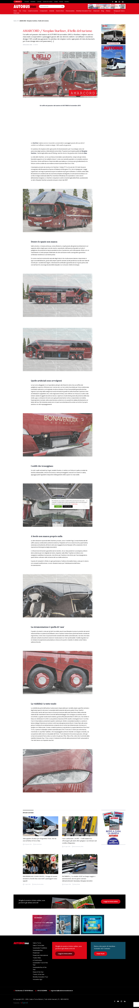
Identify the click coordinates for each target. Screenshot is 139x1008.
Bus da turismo (38, 844)
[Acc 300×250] (92, 924)
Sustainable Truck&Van (40, 948)
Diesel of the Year (38, 972)
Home (15, 21)
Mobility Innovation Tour (83, 11)
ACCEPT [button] (58, 506)
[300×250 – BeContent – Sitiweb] (44, 924)
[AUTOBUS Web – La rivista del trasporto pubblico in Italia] (25, 6)
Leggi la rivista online (111, 901)
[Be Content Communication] (24, 1003)
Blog (102, 11)
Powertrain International (40, 955)
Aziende (51, 11)
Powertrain (36, 953)
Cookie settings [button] (67, 506)
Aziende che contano (47, 1)
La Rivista (39, 1)
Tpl (20, 11)
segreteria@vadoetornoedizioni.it (62, 990)
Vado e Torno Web (38, 945)
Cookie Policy (74, 504)
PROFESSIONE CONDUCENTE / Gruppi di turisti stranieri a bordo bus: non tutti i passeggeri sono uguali (40, 878)
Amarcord (96, 11)
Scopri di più (100, 954)
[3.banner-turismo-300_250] (113, 34)
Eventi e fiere (60, 11)
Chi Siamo (26, 1)
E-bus (24, 11)
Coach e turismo (33, 11)
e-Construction (37, 960)
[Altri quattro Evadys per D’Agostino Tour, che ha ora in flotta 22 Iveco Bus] (40, 826)
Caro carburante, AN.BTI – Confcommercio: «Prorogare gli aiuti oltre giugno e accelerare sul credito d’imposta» (79, 841)
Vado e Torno (37, 943)
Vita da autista (70, 11)
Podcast (61, 1)
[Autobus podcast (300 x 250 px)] (68, 924)
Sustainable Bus (38, 950)
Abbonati (18, 1)
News (15, 11)
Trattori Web (37, 958)
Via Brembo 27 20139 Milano (24, 990)
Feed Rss (67, 1)
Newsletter (33, 1)
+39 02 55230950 (42, 990)
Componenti (43, 11)
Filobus (108, 11)
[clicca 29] (106, 6)
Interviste (16, 13)
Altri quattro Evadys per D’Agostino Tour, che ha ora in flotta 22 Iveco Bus (39, 840)
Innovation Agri (37, 979)
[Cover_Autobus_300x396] (113, 61)
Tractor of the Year (38, 974)
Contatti (56, 1)
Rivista (35, 884)
